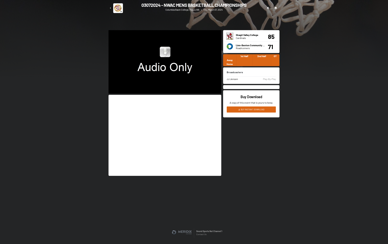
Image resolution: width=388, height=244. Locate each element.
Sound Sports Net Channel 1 (209, 231)
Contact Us (201, 234)
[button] (166, 62)
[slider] (165, 82)
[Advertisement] (194, 21)
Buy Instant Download (252, 109)
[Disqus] (165, 135)
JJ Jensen (232, 79)
